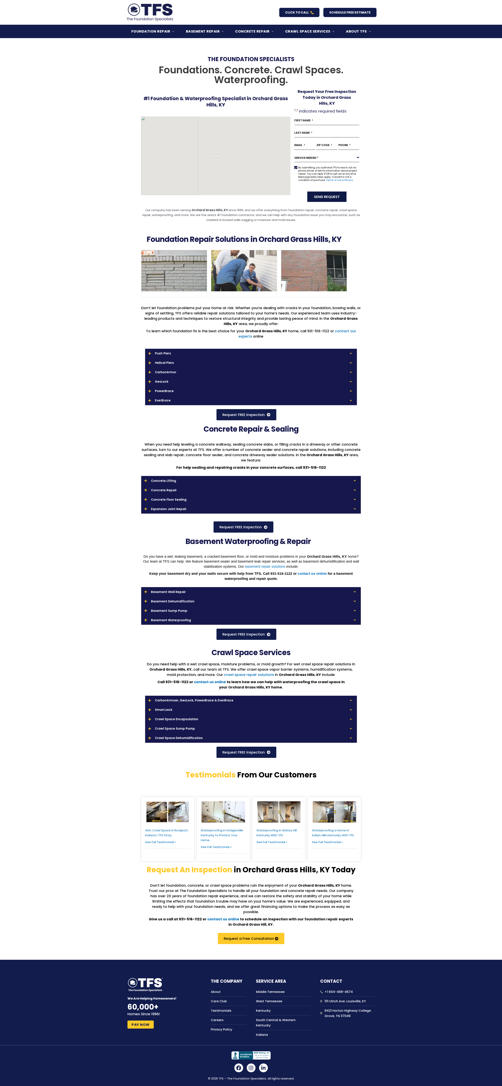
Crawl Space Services (307, 31)
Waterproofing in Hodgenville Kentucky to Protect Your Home (222, 835)
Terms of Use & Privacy (339, 180)
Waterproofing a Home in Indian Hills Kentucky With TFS (333, 832)
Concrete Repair (252, 31)
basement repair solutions (265, 566)
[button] (153, 31)
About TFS (356, 31)
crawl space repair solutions (249, 674)
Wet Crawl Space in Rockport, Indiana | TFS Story (166, 832)
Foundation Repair (150, 31)
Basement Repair (203, 31)
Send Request (327, 196)
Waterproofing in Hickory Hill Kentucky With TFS (276, 832)
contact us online (313, 574)
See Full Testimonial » (160, 842)
